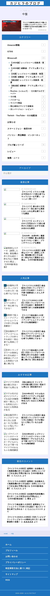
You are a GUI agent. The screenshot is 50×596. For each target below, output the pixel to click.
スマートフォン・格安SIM (25, 129)
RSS (8, 580)
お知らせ (25, 122)
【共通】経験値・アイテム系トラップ (27, 77)
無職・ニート (25, 158)
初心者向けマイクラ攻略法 (27, 106)
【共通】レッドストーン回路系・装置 (27, 74)
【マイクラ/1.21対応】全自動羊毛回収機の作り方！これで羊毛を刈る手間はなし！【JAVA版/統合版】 (25, 496)
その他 (27, 97)
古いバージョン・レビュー (27, 109)
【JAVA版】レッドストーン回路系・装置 (27, 64)
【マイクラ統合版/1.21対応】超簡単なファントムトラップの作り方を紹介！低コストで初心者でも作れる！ (26, 506)
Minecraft (26, 58)
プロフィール (12, 550)
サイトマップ (12, 574)
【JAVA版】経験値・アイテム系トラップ (27, 69)
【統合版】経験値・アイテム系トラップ (27, 87)
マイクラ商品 (27, 103)
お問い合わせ (12, 556)
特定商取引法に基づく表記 (18, 568)
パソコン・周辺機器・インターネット (25, 136)
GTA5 (25, 51)
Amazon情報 (25, 45)
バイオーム (27, 100)
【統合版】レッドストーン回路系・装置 (27, 81)
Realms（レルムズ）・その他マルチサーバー (27, 92)
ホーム (9, 544)
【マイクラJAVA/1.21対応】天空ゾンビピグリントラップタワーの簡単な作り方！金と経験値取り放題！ (26, 519)
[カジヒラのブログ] (25, 3)
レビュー (25, 151)
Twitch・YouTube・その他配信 (25, 115)
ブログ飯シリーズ (25, 145)
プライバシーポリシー (16, 562)
